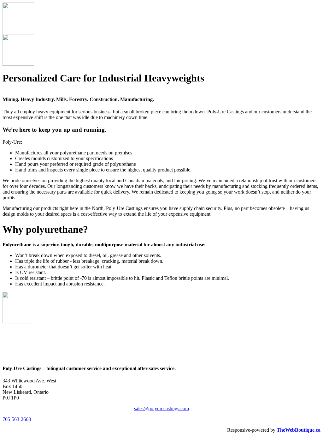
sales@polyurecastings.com (161, 408)
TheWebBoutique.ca (298, 430)
